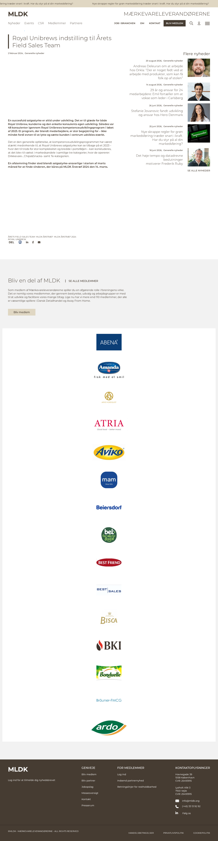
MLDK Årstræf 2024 (65, 236)
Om (142, 23)
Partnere (76, 23)
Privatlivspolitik (173, 833)
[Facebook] (33, 242)
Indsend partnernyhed (130, 780)
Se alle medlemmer (83, 280)
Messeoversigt (90, 792)
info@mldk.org (190, 800)
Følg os (186, 813)
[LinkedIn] (27, 242)
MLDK (18, 13)
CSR (41, 23)
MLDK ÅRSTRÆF (44, 236)
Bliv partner (88, 780)
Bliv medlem (174, 23)
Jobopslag (87, 786)
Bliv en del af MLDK (34, 280)
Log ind (121, 774)
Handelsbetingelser (141, 833)
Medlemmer (57, 23)
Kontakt (154, 23)
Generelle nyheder (34, 53)
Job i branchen (124, 23)
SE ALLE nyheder (199, 170)
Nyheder (14, 23)
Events (29, 23)
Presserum (88, 805)
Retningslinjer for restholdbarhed (136, 786)
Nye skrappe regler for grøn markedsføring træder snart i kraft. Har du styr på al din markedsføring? (144, 3)
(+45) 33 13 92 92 (191, 806)
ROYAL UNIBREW (17, 239)
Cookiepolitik (201, 833)
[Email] (39, 242)
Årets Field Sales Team (21, 236)
